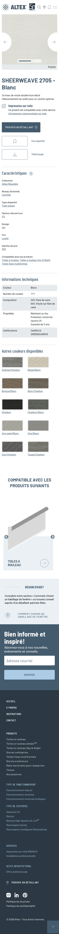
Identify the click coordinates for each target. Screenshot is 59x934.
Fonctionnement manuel (19, 790)
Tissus (10, 769)
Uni (3, 227)
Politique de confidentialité (20, 905)
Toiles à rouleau (10, 260)
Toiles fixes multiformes (14, 263)
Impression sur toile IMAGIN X (21, 851)
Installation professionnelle (21, 855)
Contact (11, 720)
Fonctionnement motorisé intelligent (26, 798)
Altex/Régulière (10, 184)
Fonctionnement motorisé (20, 794)
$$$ (4, 249)
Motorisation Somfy (16, 825)
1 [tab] (25, 61)
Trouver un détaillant (19, 127)
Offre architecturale (17, 871)
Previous (6, 537)
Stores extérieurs (17, 761)
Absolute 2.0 (13, 811)
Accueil (10, 701)
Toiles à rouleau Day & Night (35, 260)
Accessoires (13, 774)
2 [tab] (37, 61)
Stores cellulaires (17, 752)
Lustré (5, 238)
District (10, 816)
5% (3, 216)
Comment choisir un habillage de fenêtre (33, 615)
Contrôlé (6, 195)
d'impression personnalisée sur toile (27, 113)
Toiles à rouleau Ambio (21, 743)
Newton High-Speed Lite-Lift (22, 821)
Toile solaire (8, 205)
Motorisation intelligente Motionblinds (26, 829)
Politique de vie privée (18, 901)
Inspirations (13, 714)
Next (52, 537)
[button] (30, 173)
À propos (11, 707)
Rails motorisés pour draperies (25, 765)
